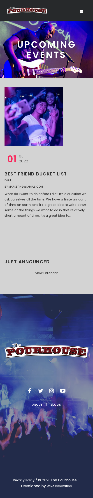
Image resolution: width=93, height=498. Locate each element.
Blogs (56, 404)
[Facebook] (29, 390)
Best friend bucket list (36, 174)
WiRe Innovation (59, 486)
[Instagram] (51, 390)
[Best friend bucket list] (34, 116)
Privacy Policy (24, 480)
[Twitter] (40, 390)
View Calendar (46, 273)
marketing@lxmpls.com (26, 187)
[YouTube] (62, 390)
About (37, 404)
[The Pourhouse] (27, 10)
